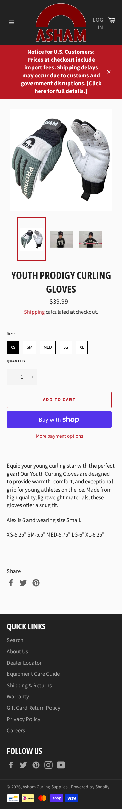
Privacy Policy (23, 719)
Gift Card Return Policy (33, 708)
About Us (17, 652)
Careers (16, 731)
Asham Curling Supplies (46, 787)
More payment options (59, 436)
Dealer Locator (24, 663)
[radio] (13, 347)
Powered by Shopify (90, 787)
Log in (98, 24)
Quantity (16, 361)
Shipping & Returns (29, 686)
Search (15, 640)
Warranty (18, 697)
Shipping (34, 312)
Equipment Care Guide (33, 674)
